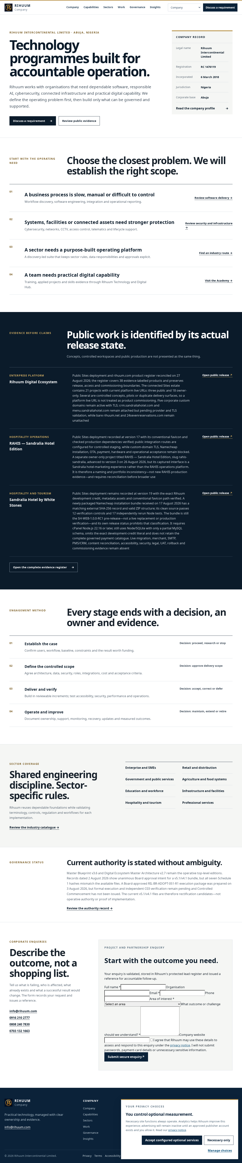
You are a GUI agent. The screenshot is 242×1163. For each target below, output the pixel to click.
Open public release (217, 375)
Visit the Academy (219, 280)
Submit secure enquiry (126, 1057)
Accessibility (112, 1156)
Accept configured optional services (172, 1140)
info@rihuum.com (23, 1011)
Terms (98, 1156)
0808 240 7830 (19, 1024)
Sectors (108, 7)
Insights (155, 7)
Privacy (87, 1156)
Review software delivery (214, 198)
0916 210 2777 (19, 1018)
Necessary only (218, 1140)
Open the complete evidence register (43, 567)
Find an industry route (216, 253)
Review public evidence (79, 121)
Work (121, 7)
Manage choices (220, 1150)
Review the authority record (90, 908)
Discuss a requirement (220, 7)
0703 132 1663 (19, 1031)
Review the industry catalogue (34, 827)
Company (72, 7)
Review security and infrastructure (209, 225)
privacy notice (180, 1045)
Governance (137, 7)
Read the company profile (202, 108)
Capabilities (91, 7)
